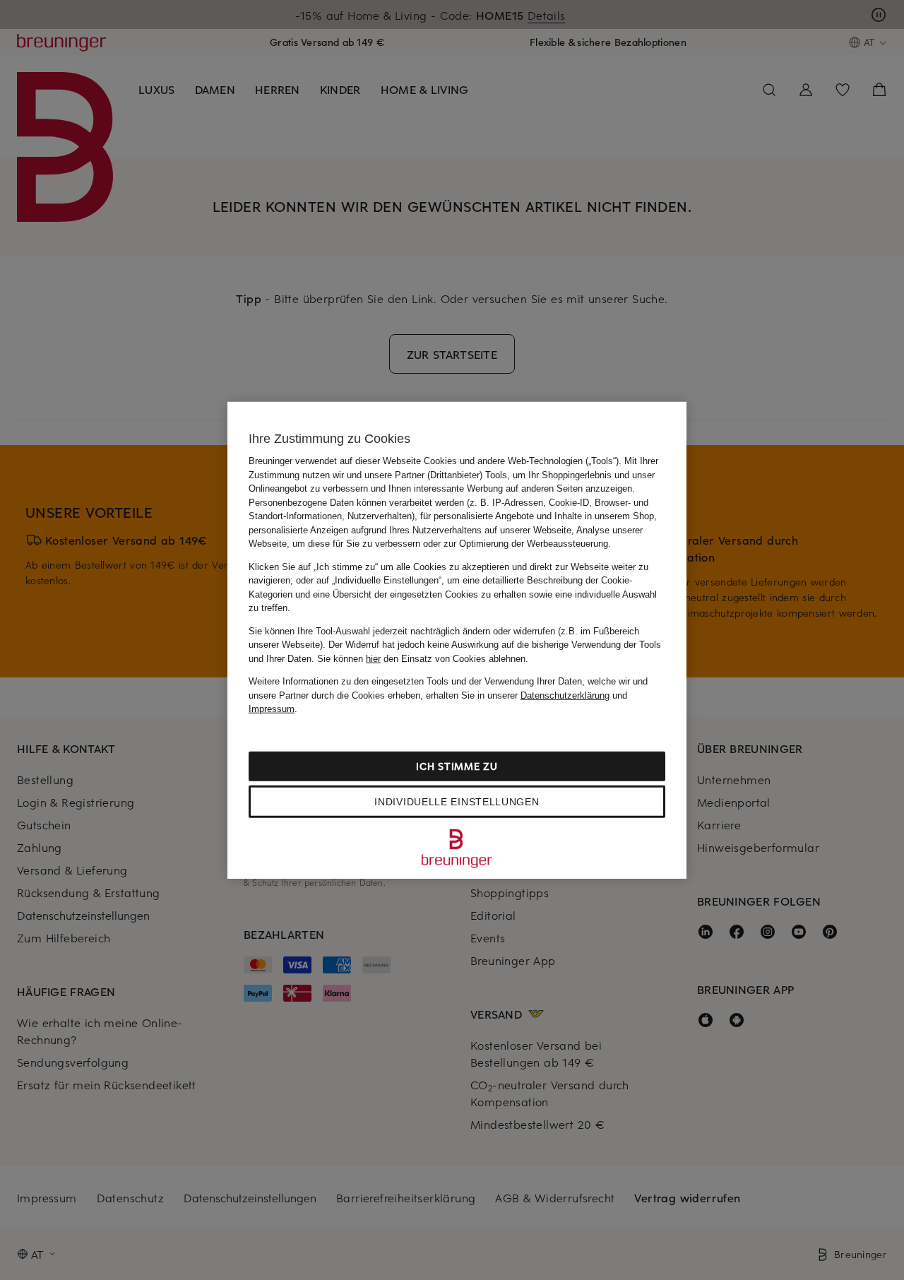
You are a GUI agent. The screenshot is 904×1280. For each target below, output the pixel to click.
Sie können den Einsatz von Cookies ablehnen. (422, 658)
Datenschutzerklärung (565, 694)
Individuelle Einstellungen (456, 801)
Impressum (272, 709)
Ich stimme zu (456, 765)
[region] (456, 640)
